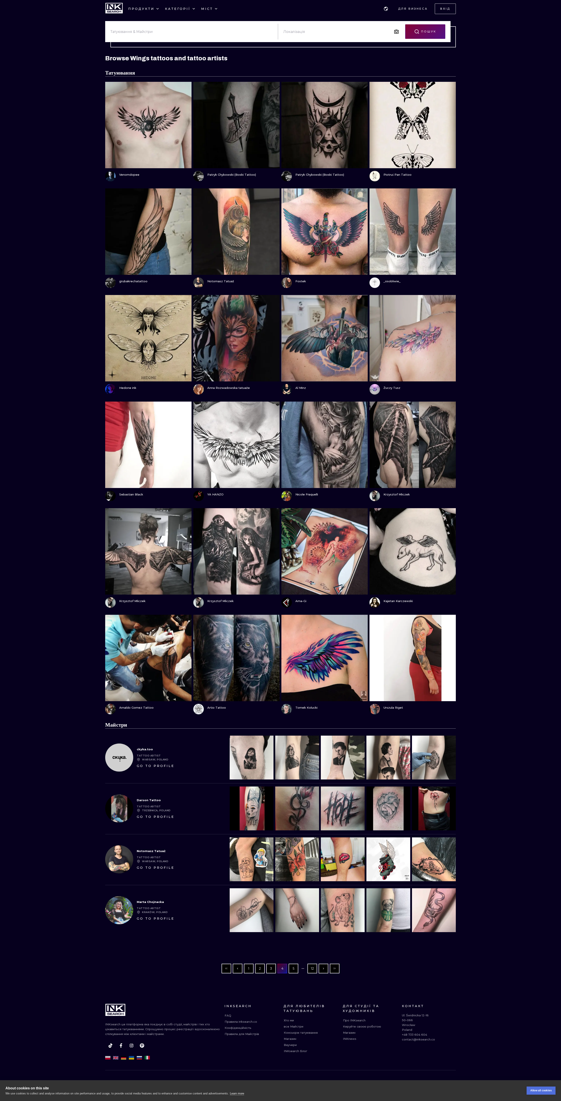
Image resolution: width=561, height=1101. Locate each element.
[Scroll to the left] (236, 757)
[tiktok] (110, 1045)
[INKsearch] (114, 8)
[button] (386, 9)
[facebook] (121, 1045)
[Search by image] (396, 32)
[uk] (131, 1057)
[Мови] (386, 9)
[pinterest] (142, 1045)
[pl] (107, 1057)
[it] (147, 1057)
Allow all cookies (541, 1090)
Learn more (237, 1093)
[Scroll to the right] (449, 757)
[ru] (139, 1057)
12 (312, 969)
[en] (115, 1057)
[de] (123, 1057)
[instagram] (131, 1045)
